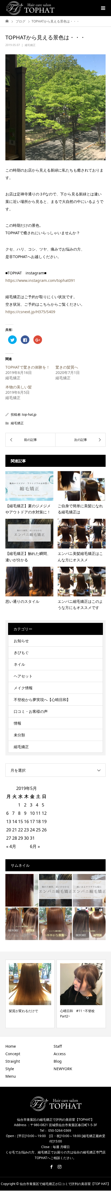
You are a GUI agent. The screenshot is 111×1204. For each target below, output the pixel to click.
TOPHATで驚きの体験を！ (27, 367)
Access (60, 1053)
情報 (17, 723)
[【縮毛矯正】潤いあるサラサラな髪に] (89, 890)
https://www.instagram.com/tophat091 (40, 280)
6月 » (35, 846)
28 (14, 838)
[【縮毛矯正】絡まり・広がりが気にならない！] (89, 923)
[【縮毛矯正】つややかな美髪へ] (55, 923)
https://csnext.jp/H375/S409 (30, 311)
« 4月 (11, 846)
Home (10, 1046)
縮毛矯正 (30, 45)
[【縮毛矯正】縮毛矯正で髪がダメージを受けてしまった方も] (21, 890)
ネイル (19, 664)
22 (20, 830)
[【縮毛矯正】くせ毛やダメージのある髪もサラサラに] (21, 923)
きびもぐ (21, 652)
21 (14, 830)
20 (8, 830)
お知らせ (21, 640)
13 (8, 821)
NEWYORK (63, 1068)
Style (9, 1068)
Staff (58, 1046)
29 (20, 838)
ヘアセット (23, 676)
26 (44, 830)
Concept (12, 1053)
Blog (58, 1061)
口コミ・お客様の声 (31, 711)
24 (32, 830)
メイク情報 (23, 687)
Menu (10, 1076)
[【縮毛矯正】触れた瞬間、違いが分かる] (55, 890)
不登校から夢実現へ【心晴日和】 (42, 699)
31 (32, 838)
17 (32, 821)
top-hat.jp (29, 414)
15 (20, 821)
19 (44, 821)
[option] (30, 994)
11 (38, 813)
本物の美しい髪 (18, 386)
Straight (12, 1061)
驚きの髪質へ (67, 367)
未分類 (19, 734)
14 (14, 821)
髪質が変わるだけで (23, 1011)
